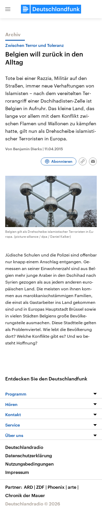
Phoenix (57, 487)
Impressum (17, 472)
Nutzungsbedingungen (29, 463)
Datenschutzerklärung (28, 455)
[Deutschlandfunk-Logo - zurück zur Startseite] (51, 9)
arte (73, 487)
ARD (29, 487)
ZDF (41, 487)
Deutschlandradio (24, 447)
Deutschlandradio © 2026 (32, 503)
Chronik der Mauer (25, 495)
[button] (7, 9)
